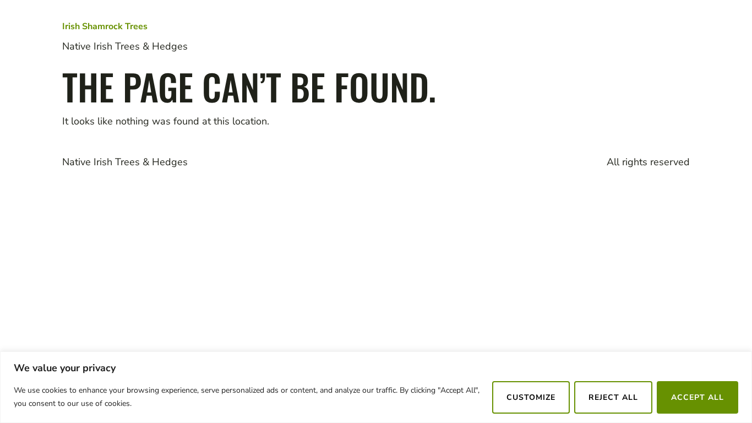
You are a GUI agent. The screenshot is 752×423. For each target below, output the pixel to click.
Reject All (613, 397)
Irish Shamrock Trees (105, 26)
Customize (530, 397)
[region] (376, 387)
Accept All (697, 397)
